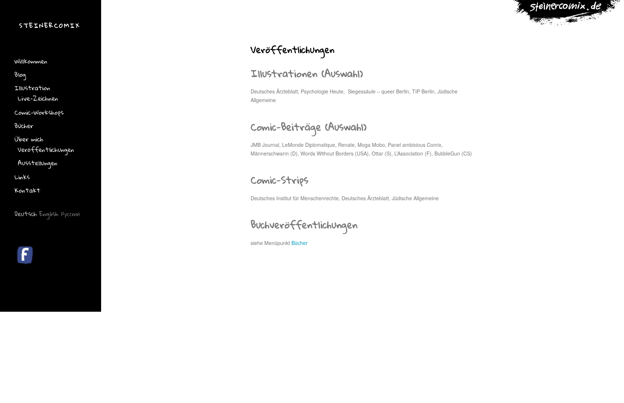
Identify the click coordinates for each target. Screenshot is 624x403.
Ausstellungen (37, 162)
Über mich (28, 139)
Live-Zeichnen (38, 98)
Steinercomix (49, 25)
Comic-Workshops (39, 112)
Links (22, 177)
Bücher (23, 125)
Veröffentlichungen (46, 149)
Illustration (32, 87)
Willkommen (30, 61)
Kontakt (27, 190)
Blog (20, 74)
